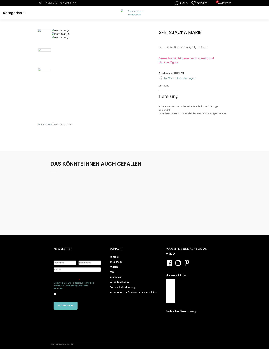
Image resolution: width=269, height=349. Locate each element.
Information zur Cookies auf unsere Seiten (133, 292)
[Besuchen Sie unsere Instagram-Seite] (178, 263)
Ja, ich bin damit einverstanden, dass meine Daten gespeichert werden (74, 294)
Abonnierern (65, 305)
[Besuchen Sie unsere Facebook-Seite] (169, 263)
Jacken (48, 124)
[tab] (168, 86)
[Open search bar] (181, 3)
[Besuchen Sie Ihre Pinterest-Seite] (187, 263)
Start (40, 124)
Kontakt (114, 256)
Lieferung (164, 85)
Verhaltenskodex (119, 282)
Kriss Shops (116, 261)
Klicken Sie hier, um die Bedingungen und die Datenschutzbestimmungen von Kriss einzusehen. (74, 286)
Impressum (116, 277)
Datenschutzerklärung (122, 287)
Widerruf (114, 266)
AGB (112, 271)
